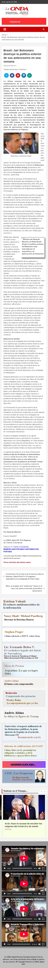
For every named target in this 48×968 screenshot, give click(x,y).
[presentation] (41, 791)
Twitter (9, 543)
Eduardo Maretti (10, 66)
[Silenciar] (39, 868)
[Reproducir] (5, 868)
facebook (18, 543)
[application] (24, 858)
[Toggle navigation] (5, 29)
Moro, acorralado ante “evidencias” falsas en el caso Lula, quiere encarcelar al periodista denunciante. (24, 588)
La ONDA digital (10, 540)
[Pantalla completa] (43, 868)
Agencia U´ (17, 829)
